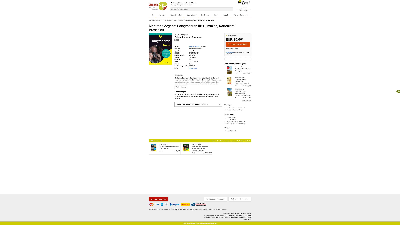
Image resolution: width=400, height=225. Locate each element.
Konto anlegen (243, 10)
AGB (150, 209)
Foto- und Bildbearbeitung (234, 110)
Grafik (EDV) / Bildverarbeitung (236, 123)
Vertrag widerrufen (158, 199)
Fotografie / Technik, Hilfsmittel (236, 121)
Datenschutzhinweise (169, 209)
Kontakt (203, 209)
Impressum (196, 209)
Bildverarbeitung (231, 119)
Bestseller (205, 15)
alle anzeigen (247, 101)
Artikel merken (232, 49)
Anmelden (244, 8)
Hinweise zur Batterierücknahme (216, 209)
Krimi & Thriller (176, 15)
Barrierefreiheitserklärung (184, 209)
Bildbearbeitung (231, 117)
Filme (216, 15)
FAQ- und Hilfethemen (240, 199)
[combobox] (201, 9)
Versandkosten (230, 52)
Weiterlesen (181, 87)
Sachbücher (191, 15)
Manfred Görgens (181, 35)
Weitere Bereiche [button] (240, 15)
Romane (162, 15)
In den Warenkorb (238, 44)
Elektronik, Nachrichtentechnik (236, 108)
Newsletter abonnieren (215, 199)
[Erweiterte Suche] (231, 9)
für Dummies (193, 68)
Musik (226, 15)
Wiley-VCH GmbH (194, 46)
